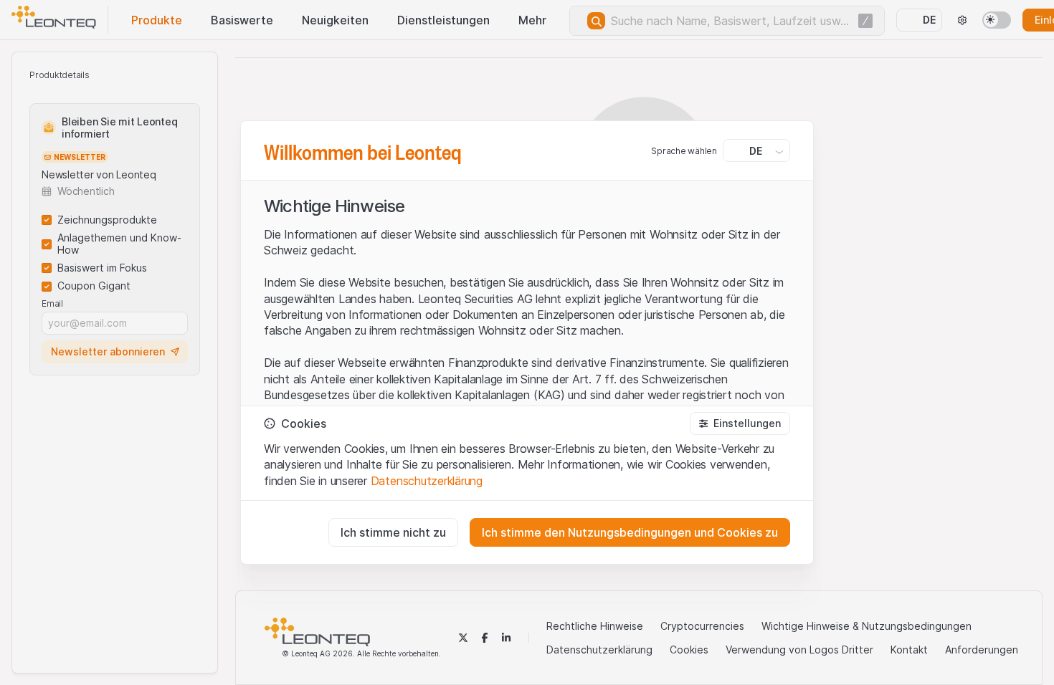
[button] (740, 423)
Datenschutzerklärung (427, 481)
